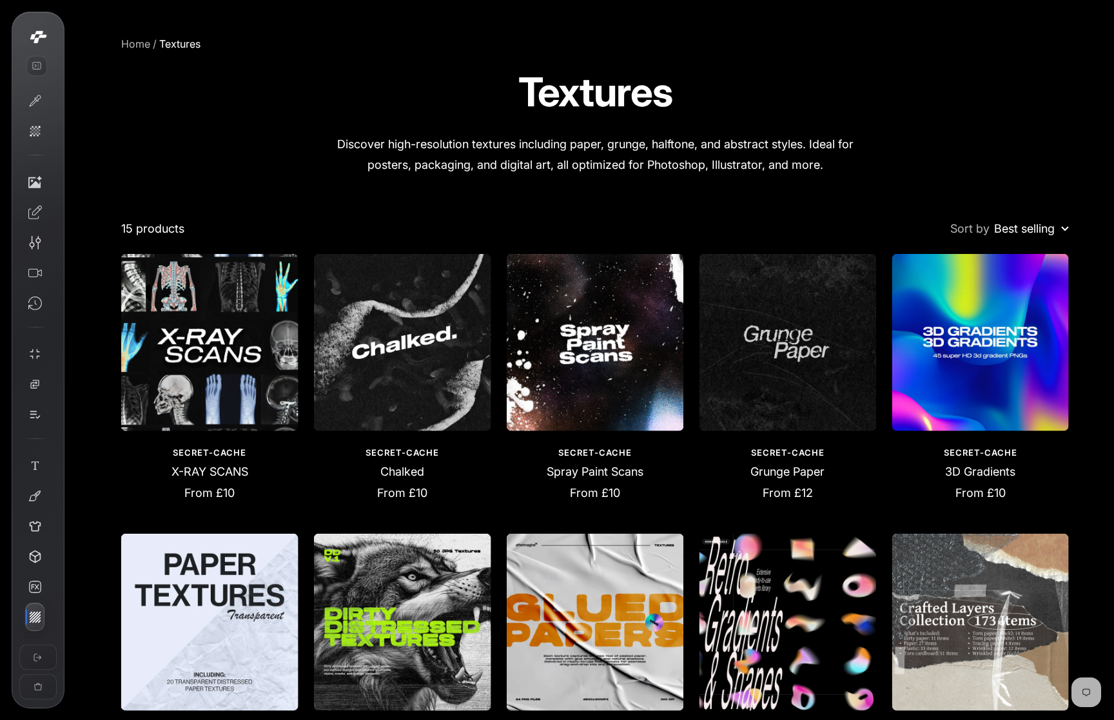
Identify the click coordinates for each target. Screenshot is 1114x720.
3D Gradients (980, 471)
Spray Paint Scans (595, 471)
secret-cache (209, 452)
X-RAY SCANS (209, 471)
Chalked (402, 471)
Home (135, 43)
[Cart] (38, 686)
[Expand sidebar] (36, 65)
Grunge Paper (787, 471)
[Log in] (38, 657)
